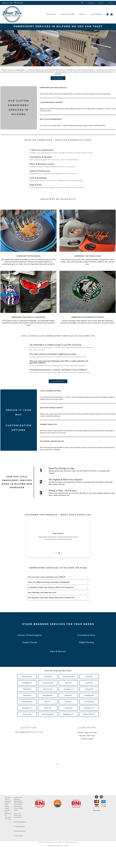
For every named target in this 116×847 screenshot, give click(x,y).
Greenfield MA (89, 695)
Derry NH (68, 683)
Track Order (90, 3)
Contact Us (111, 3)
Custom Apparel (19, 836)
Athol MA (68, 702)
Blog (6, 812)
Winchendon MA (26, 702)
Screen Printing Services (21, 822)
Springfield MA (48, 695)
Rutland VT (68, 695)
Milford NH (27, 689)
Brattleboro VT (89, 708)
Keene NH (89, 677)
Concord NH (48, 677)
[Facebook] (96, 796)
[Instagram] (101, 796)
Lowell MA (89, 683)
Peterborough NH (47, 714)
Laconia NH (68, 708)
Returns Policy (17, 813)
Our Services (8, 801)
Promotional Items (86, 635)
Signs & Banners (58, 651)
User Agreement (18, 817)
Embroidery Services (20, 826)
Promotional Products (20, 831)
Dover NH (47, 708)
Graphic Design (29, 642)
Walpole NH (89, 689)
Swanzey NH (27, 714)
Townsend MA (89, 702)
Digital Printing (86, 642)
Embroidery (16, 799)
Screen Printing (17, 804)
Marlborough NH (68, 677)
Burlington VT (68, 689)
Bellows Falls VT (89, 714)
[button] (39, 804)
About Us (100, 3)
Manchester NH (27, 677)
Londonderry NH (47, 683)
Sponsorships (8, 813)
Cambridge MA (27, 683)
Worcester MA (47, 689)
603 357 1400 (18, 3)
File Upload (8, 819)
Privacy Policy (17, 815)
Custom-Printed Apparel (30, 635)
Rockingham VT (68, 714)
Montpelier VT (27, 708)
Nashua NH (27, 695)
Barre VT (48, 702)
